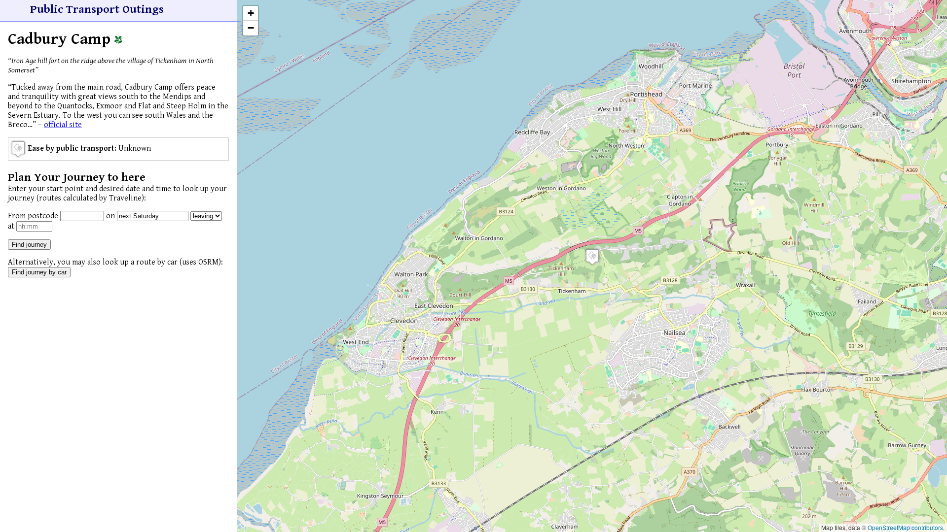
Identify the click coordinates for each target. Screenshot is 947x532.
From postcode (33, 216)
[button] (592, 257)
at (11, 226)
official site (63, 125)
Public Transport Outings (97, 9)
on (110, 216)
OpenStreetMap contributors (905, 527)
